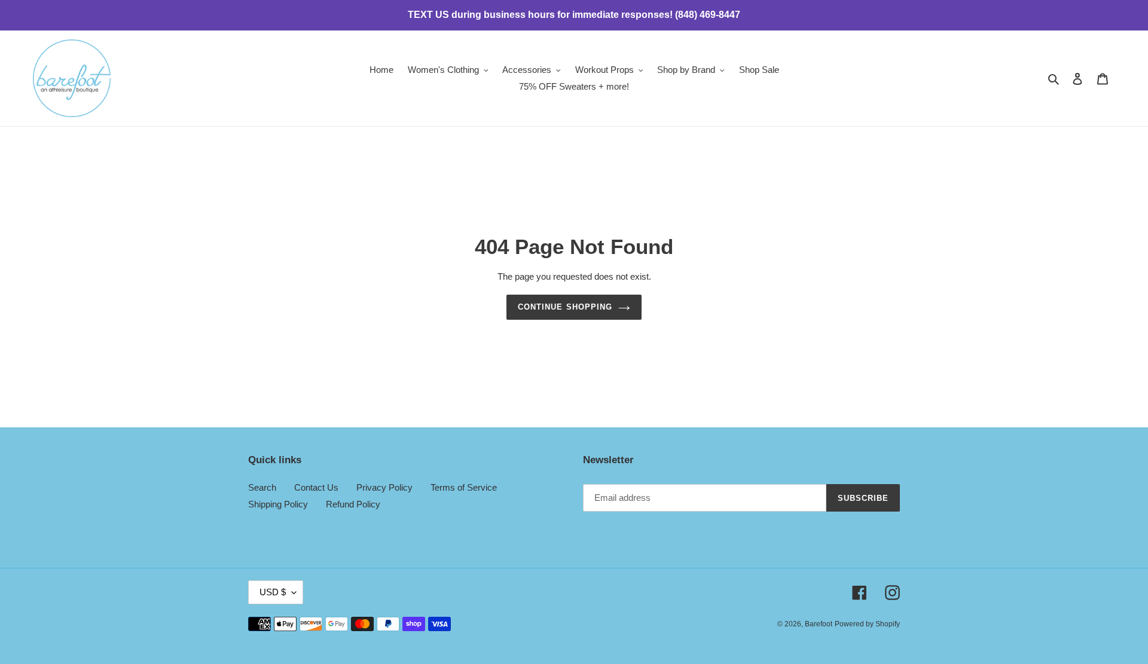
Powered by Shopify (867, 624)
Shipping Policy (278, 504)
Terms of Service (463, 487)
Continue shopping (565, 306)
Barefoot (818, 624)
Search (262, 487)
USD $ (272, 592)
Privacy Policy (384, 487)
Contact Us (316, 487)
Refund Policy (353, 504)
